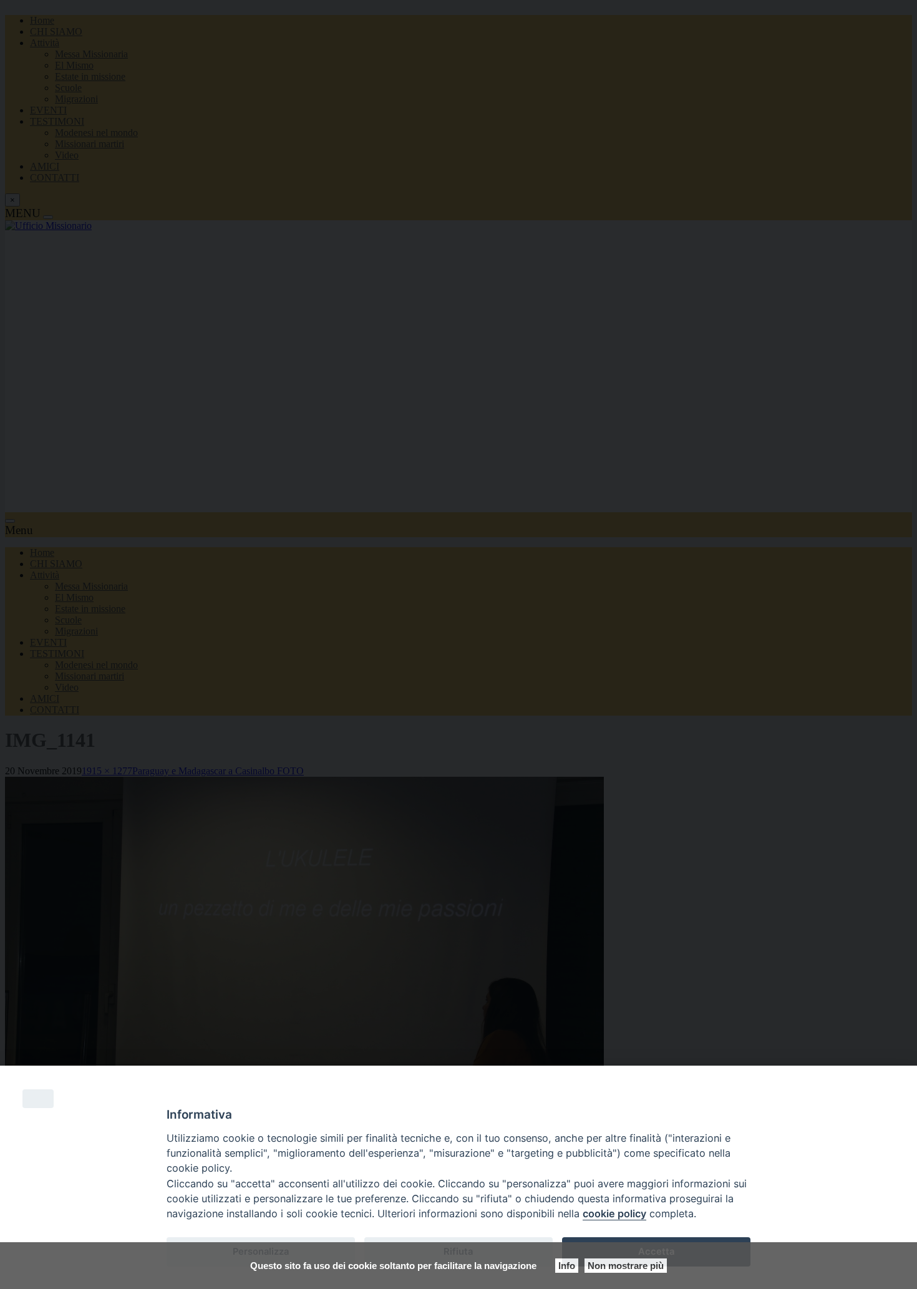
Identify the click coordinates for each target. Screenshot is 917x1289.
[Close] (38, 1098)
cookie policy (614, 1213)
